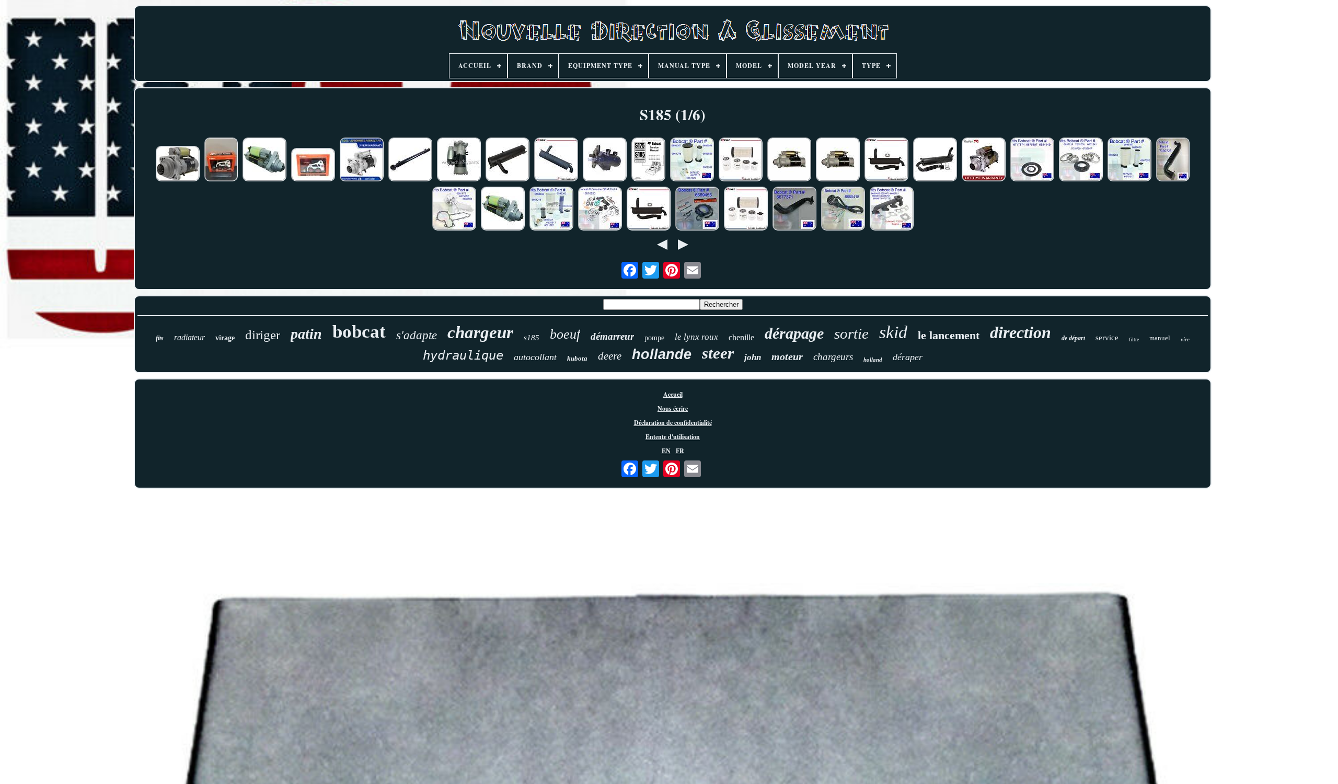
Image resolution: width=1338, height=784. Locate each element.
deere (609, 356)
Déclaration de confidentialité (673, 422)
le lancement (948, 335)
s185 (531, 337)
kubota (577, 358)
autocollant (535, 357)
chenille (741, 337)
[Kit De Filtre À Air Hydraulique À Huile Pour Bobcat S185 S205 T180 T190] (745, 209)
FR (680, 450)
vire (1185, 339)
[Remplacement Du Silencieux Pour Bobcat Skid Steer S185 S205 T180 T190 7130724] (507, 160)
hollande (661, 354)
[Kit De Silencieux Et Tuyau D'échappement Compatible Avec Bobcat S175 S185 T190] (935, 160)
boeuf (565, 334)
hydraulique (463, 355)
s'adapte (416, 335)
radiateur (189, 337)
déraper (907, 357)
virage (225, 338)
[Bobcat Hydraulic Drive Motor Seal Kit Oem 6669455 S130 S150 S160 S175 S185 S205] (697, 209)
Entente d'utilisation (672, 436)
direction (1020, 332)
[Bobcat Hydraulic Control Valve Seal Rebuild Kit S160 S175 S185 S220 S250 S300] (600, 209)
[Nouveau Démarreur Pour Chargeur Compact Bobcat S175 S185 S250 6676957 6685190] (264, 160)
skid (893, 332)
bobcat (359, 331)
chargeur (480, 332)
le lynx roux (696, 337)
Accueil (673, 394)
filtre (1134, 339)
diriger (262, 335)
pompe (654, 338)
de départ (1073, 338)
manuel (1159, 338)
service (1106, 337)
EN (666, 450)
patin (306, 334)
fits (160, 338)
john (752, 357)
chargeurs (833, 356)
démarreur (612, 336)
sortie (851, 333)
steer (718, 353)
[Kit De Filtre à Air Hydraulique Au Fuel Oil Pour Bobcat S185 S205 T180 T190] (740, 160)
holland (872, 359)
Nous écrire (673, 408)
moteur (787, 356)
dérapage (794, 333)
